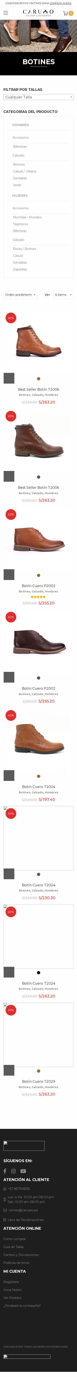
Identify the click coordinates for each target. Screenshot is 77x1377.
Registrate (11, 1282)
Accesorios (21, 138)
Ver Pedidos (12, 1298)
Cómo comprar (14, 1239)
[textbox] (38, 97)
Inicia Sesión (12, 1290)
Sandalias (20, 178)
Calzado (18, 155)
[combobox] (38, 97)
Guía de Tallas (13, 1247)
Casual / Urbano (24, 171)
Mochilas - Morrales (27, 217)
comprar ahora (60, 3)
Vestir (17, 185)
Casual (18, 256)
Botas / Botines (24, 249)
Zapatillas (20, 269)
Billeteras (20, 147)
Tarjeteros (20, 224)
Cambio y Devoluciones (21, 1255)
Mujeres (20, 195)
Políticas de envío (16, 1263)
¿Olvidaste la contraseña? (22, 1306)
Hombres (20, 125)
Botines (19, 164)
